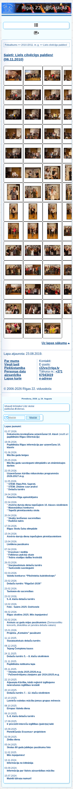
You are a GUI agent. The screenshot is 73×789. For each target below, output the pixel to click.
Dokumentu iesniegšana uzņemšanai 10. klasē (32, 434)
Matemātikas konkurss (21, 507)
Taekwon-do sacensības (20, 591)
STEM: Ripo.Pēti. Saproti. (22, 484)
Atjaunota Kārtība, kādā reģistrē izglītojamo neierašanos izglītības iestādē (31, 683)
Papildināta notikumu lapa (21, 664)
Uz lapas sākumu (54, 343)
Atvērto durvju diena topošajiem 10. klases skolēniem (38, 505)
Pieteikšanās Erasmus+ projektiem (26, 731)
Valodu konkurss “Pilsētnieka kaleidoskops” (31, 575)
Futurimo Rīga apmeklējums (22, 497)
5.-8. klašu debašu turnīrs (21, 599)
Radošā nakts (16, 521)
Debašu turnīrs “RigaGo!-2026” (24, 583)
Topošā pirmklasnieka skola (23, 510)
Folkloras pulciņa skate (21, 554)
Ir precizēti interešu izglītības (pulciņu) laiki (30, 724)
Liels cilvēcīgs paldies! (55, 45)
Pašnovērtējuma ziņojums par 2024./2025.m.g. (33, 674)
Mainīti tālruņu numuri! (19, 778)
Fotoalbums (11, 45)
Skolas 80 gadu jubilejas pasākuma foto (29, 747)
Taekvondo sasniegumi (21, 568)
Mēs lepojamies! (16, 755)
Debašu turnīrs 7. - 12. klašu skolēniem (28, 693)
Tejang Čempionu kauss (20, 648)
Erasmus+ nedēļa (18, 552)
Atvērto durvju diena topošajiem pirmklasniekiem (34, 536)
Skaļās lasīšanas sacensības (24, 518)
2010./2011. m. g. (30, 45)
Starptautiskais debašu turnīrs (25, 565)
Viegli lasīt (11, 364)
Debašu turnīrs (16, 489)
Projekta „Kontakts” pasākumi (24, 633)
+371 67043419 (50, 373)
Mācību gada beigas (18, 455)
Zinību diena (13, 739)
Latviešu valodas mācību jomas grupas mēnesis (33, 700)
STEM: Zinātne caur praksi (23, 486)
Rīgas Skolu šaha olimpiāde (22, 528)
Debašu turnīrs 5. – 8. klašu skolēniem (28, 656)
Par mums (11, 361)
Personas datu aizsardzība (15, 373)
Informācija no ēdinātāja (20, 763)
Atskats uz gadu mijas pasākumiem (26, 622)
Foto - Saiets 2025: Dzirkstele (23, 607)
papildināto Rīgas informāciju (23, 437)
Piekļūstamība (14, 368)
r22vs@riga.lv (49, 368)
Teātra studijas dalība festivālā (25, 557)
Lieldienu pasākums (18, 544)
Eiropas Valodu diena (18, 708)
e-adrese (45, 378)
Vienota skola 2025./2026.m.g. (24, 672)
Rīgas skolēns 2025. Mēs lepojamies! (27, 614)
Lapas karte (13, 378)
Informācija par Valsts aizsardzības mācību (30, 770)
